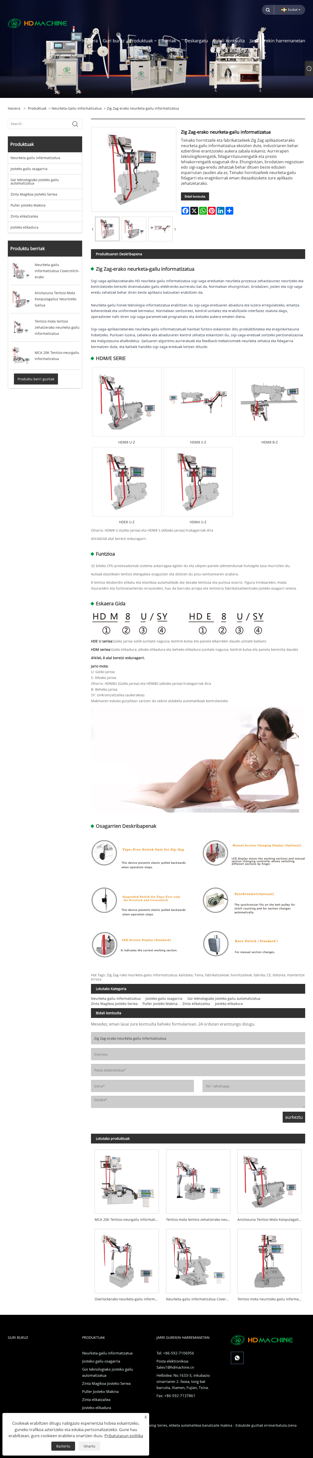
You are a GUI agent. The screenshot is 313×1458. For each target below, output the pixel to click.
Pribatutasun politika (123, 1435)
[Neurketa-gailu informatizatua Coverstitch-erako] (198, 1259)
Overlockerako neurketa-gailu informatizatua (128, 1299)
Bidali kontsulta (195, 196)
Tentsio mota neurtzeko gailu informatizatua (271, 1299)
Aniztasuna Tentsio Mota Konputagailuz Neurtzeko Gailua (271, 1219)
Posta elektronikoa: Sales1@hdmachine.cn (175, 1364)
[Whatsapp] (237, 1358)
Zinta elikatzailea (24, 216)
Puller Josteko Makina (28, 205)
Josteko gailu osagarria (29, 168)
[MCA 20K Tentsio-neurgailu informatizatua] (126, 1179)
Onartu (89, 1446)
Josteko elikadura (24, 227)
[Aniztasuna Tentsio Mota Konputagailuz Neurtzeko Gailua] (269, 1179)
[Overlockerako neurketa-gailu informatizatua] (126, 1259)
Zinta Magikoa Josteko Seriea (34, 194)
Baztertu (63, 1446)
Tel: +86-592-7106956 (175, 1353)
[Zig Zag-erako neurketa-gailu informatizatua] (107, 229)
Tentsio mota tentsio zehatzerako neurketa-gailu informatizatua (200, 1219)
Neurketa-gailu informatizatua (77, 108)
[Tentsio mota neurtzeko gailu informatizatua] (269, 1259)
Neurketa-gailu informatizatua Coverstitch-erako (200, 1299)
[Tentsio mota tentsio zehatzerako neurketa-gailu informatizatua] (198, 1179)
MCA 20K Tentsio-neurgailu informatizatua (128, 1219)
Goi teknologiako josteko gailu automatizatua (35, 181)
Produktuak (37, 108)
